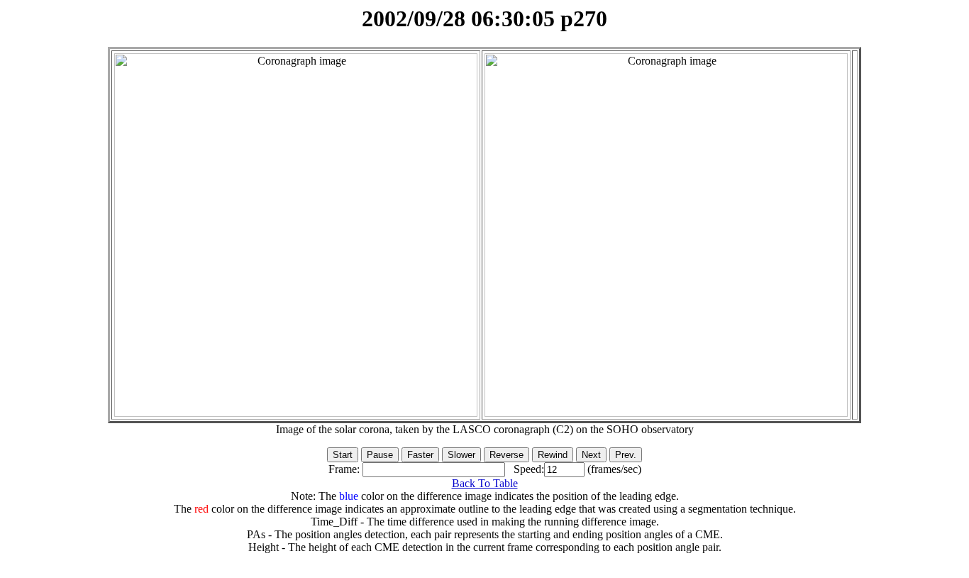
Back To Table (485, 483)
